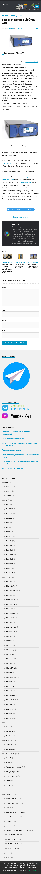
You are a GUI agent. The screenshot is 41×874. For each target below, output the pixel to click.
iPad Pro (9, 568)
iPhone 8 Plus (10, 695)
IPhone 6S (9, 672)
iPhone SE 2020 (11, 700)
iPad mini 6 (9, 563)
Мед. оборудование (13, 817)
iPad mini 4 (9, 554)
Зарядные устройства (13, 772)
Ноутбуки (9, 821)
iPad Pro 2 (9, 573)
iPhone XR (9, 709)
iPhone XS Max (11, 718)
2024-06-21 (20, 28)
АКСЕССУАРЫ (9, 754)
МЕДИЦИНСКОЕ (13, 844)
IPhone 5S (9, 654)
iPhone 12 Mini (11, 599)
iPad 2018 (9, 513)
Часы (8, 785)
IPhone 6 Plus (10, 668)
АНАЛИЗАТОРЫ (13, 834)
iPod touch (9, 736)
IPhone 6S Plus (11, 677)
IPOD (6, 722)
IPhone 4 (9, 636)
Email (4, 320)
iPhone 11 (9, 581)
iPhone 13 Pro (10, 618)
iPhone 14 (9, 622)
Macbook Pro (10, 749)
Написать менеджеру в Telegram (21, 209)
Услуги (8, 857)
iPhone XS (9, 713)
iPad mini (9, 541)
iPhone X (9, 704)
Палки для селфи (12, 776)
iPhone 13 (9, 609)
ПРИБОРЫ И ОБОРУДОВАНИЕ (12, 16)
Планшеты (9, 826)
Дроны (8, 808)
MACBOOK (8, 740)
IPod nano (9, 731)
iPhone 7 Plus (10, 686)
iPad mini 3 (9, 550)
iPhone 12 (9, 595)
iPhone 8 (9, 691)
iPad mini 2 (9, 545)
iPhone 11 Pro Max (12, 590)
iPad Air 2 (9, 536)
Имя (4, 310)
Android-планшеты (12, 798)
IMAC (6, 482)
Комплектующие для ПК (14, 812)
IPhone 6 (9, 663)
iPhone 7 (9, 681)
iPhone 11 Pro (10, 586)
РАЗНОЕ (7, 794)
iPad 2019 (9, 518)
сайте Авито (6, 163)
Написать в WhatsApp (20, 217)
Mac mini (9, 495)
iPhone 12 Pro (10, 604)
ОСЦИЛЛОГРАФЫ (13, 848)
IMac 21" (9, 486)
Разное (8, 781)
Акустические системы (14, 767)
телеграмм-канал (25, 182)
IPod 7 (8, 727)
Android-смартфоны (13, 803)
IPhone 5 (9, 645)
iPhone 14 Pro (10, 631)
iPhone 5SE (9, 659)
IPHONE (7, 577)
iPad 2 (8, 504)
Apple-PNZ (10, 28)
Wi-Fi (8, 762)
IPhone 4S (9, 641)
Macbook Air (10, 745)
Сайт (4, 331)
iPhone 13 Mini (11, 613)
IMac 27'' (9, 491)
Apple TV (9, 758)
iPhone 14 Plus (11, 627)
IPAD (6, 500)
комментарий (7, 287)
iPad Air (8, 532)
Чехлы (8, 790)
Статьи (8, 853)
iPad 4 (8, 527)
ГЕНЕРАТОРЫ (12, 839)
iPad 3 (8, 522)
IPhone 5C (9, 650)
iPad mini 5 (9, 559)
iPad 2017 (9, 509)
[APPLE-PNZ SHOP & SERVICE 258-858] (20, 6)
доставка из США (31, 62)
